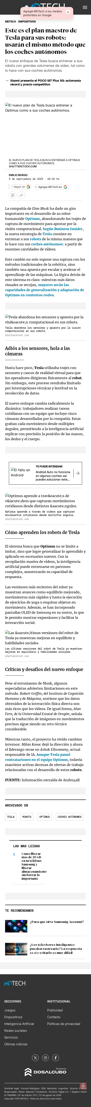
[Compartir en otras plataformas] (21, 195)
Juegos (9, 1010)
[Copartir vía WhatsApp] (13, 195)
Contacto (53, 1017)
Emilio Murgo (18, 175)
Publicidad (55, 1010)
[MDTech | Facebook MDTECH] (55, 1058)
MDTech (10, 21)
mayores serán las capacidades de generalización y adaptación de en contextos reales (44, 290)
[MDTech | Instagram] (45, 1058)
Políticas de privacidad (63, 1024)
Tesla (47, 234)
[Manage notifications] (83, 1086)
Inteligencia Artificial (19, 1024)
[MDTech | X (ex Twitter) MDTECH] (35, 1058)
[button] (85, 7)
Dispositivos (27, 21)
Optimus (32, 219)
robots (35, 239)
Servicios (11, 1037)
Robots (26, 817)
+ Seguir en (18, 187)
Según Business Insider (63, 229)
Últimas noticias (16, 1044)
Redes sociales (15, 1031)
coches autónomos (47, 244)
